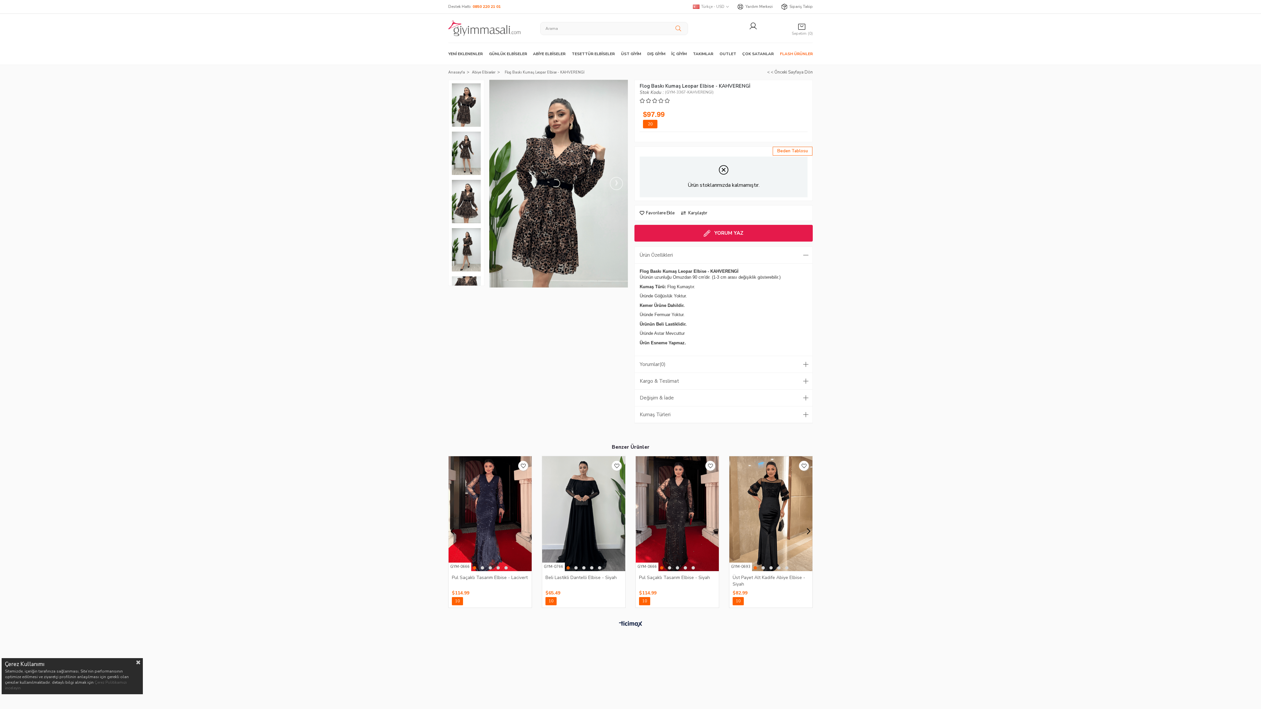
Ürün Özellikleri (656, 255)
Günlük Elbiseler (508, 53)
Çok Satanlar (758, 53)
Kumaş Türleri (655, 414)
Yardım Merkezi (759, 6)
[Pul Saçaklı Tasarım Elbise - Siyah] (677, 513)
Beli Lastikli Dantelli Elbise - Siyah (581, 577)
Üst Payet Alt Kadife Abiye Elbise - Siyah (769, 580)
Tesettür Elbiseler (593, 53)
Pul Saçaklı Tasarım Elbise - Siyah (674, 577)
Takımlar (703, 53)
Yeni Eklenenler (465, 53)
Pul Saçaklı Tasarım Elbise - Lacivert (490, 577)
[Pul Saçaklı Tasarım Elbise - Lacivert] (490, 513)
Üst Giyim (631, 53)
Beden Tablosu (792, 151)
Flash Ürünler (796, 53)
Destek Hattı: (474, 6)
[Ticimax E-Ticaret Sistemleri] (630, 624)
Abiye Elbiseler (549, 53)
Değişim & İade (657, 398)
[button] (474, 568)
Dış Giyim (656, 53)
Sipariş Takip (801, 6)
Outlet (727, 53)
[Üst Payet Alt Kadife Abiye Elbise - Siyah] (770, 513)
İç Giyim (679, 53)
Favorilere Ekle (523, 466)
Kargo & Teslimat (659, 381)
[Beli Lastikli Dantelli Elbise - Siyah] (583, 513)
